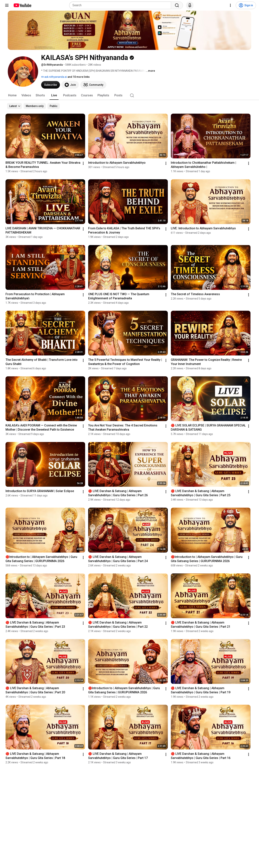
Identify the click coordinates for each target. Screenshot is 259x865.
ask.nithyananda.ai (55, 76)
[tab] (12, 95)
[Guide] (7, 5)
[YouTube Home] (22, 5)
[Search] (177, 5)
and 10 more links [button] (78, 76)
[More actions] (83, 163)
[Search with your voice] (190, 5)
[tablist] (129, 95)
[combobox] (121, 5)
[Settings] (230, 5)
